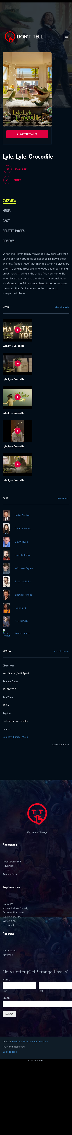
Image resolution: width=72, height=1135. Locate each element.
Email (7, 998)
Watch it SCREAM (13, 916)
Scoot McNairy (23, 581)
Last (41, 991)
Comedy (7, 737)
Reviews (9, 241)
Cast (6, 221)
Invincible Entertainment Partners (30, 1041)
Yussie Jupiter (22, 633)
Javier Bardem (22, 515)
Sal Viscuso (21, 542)
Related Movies (14, 231)
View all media (62, 307)
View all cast (63, 498)
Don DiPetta (21, 621)
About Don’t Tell (12, 861)
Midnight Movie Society (15, 908)
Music (25, 737)
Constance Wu (23, 528)
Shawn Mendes (23, 595)
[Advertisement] (36, 1098)
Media (6, 211)
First (5, 991)
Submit (9, 1014)
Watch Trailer (28, 134)
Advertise (8, 866)
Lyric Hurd (20, 608)
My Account (9, 950)
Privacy (6, 870)
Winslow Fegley (24, 568)
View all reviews (61, 651)
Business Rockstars (13, 912)
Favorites (8, 954)
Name (7, 980)
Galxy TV (8, 904)
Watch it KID (9, 921)
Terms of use (10, 874)
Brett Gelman (22, 555)
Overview (9, 201)
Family (16, 737)
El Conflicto (9, 925)
